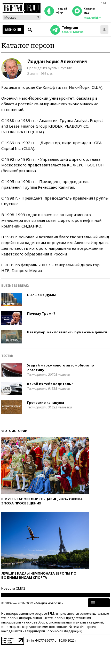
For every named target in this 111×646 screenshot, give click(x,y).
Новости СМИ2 (13, 588)
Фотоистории (14, 431)
